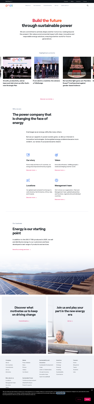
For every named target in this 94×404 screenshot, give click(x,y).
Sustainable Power (28, 378)
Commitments (48, 5)
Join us (56, 5)
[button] (8, 1)
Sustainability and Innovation (44, 361)
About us (27, 5)
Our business (37, 5)
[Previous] (2, 67)
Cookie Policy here (61, 393)
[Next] (91, 67)
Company (66, 1)
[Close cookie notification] (92, 390)
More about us (10, 378)
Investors (78, 1)
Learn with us (65, 5)
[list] (47, 77)
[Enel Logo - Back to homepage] (9, 5)
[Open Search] (87, 5)
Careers (85, 1)
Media (72, 1)
